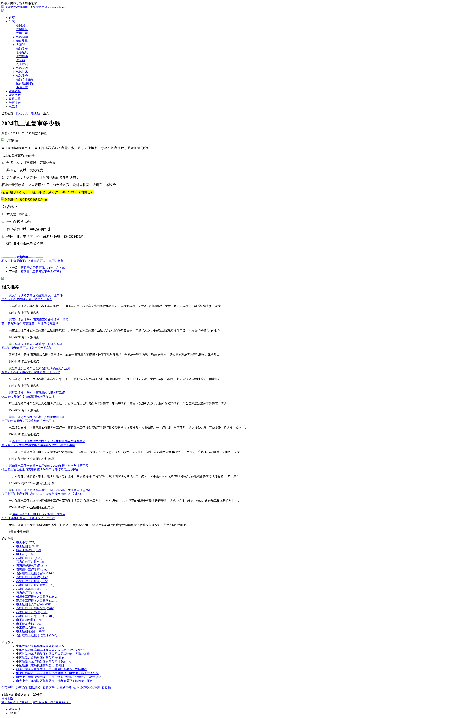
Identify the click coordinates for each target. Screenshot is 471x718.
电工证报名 (27, 546)
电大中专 (25, 542)
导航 (12, 21)
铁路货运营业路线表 (86, 687)
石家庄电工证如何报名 (35, 608)
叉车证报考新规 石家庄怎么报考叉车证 (26, 347)
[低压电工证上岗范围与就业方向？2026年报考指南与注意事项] (50, 490)
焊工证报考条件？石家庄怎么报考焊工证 (27, 396)
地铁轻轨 (22, 52)
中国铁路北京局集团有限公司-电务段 (40, 665)
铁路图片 (15, 95)
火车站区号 (64, 687)
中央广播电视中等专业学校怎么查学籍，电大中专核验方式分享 (57, 673)
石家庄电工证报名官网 (35, 573)
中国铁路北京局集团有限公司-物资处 (40, 657)
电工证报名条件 (30, 631)
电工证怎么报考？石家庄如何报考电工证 (27, 420)
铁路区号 (49, 687)
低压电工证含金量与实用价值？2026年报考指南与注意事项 (39, 469)
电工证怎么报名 (30, 627)
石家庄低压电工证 (32, 565)
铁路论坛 (22, 29)
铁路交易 (22, 67)
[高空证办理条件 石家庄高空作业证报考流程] (38, 319)
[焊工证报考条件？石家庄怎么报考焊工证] (37, 392)
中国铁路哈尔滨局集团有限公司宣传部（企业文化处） (51, 649)
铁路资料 (15, 91)
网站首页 (22, 113)
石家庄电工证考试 (32, 577)
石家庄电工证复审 (51, 260)
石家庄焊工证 (28, 592)
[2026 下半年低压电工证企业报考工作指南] (37, 514)
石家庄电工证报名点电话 (36, 635)
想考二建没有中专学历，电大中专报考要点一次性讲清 (51, 669)
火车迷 (20, 44)
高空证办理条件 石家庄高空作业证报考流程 (29, 323)
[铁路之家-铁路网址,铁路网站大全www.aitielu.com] (34, 7)
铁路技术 (22, 71)
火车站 (20, 60)
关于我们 (21, 687)
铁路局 (20, 25)
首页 (12, 17)
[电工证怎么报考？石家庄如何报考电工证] (37, 417)
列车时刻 (22, 64)
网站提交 (35, 687)
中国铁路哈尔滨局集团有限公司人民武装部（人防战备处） (54, 653)
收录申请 (15, 709)
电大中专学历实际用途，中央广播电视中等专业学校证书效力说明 (59, 677)
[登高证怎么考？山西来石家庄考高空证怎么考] (40, 368)
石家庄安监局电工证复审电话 (20, 260)
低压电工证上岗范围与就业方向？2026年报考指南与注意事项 (41, 493)
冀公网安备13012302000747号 (52, 702)
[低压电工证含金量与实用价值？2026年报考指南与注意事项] (48, 465)
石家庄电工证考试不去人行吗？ (41, 271)
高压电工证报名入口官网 (36, 600)
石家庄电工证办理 (32, 612)
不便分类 (22, 87)
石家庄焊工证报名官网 (35, 585)
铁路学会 (22, 75)
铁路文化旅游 (25, 79)
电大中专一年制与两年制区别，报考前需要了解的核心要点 (54, 680)
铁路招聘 (22, 37)
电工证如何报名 (30, 619)
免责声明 (7, 687)
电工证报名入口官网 (33, 604)
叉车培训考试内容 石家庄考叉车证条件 (26, 299)
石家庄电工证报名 (32, 561)
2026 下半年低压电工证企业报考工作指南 (28, 518)
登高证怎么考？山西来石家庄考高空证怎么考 (30, 372)
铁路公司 (22, 33)
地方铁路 (22, 56)
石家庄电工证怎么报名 (35, 616)
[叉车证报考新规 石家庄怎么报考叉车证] (36, 344)
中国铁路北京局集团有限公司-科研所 (40, 646)
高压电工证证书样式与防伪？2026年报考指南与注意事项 (38, 445)
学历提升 (15, 102)
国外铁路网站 (25, 83)
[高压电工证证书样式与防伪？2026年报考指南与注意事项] (47, 441)
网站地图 (7, 698)
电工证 (13, 106)
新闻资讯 (22, 40)
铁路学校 (22, 48)
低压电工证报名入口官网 (36, 596)
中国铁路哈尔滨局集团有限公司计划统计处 (44, 661)
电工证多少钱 (29, 623)
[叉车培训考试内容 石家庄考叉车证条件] (36, 295)
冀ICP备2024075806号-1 (16, 702)
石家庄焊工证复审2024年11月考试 (43, 267)
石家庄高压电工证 (32, 588)
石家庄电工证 (29, 558)
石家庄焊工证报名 (32, 581)
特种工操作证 (29, 550)
